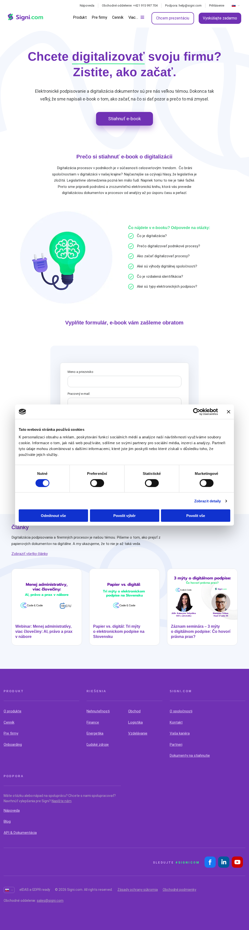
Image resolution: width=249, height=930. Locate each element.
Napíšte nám (61, 801)
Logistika (135, 722)
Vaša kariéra (180, 733)
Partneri (176, 744)
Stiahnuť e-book (124, 118)
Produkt (80, 17)
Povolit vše (195, 516)
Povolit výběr (124, 516)
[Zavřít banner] (228, 411)
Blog (7, 821)
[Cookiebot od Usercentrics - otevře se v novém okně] (196, 411)
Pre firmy (99, 17)
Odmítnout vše (53, 516)
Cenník (118, 17)
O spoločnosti (181, 711)
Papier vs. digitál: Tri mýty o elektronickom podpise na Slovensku (118, 631)
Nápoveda (87, 5)
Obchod (134, 711)
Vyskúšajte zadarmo (220, 18)
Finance (93, 722)
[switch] (97, 483)
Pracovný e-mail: (79, 393)
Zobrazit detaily (207, 501)
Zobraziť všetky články (29, 554)
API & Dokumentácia (20, 832)
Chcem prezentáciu (172, 18)
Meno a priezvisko (80, 371)
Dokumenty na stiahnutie (190, 755)
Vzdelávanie (137, 733)
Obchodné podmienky (179, 890)
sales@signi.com (50, 900)
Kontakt (176, 722)
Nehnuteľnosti (98, 711)
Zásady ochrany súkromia (137, 890)
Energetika (95, 733)
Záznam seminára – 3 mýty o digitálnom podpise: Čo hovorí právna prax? (200, 631)
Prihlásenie (216, 5)
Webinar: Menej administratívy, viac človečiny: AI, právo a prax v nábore (43, 631)
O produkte (12, 711)
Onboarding (13, 744)
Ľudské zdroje (98, 744)
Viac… (133, 17)
